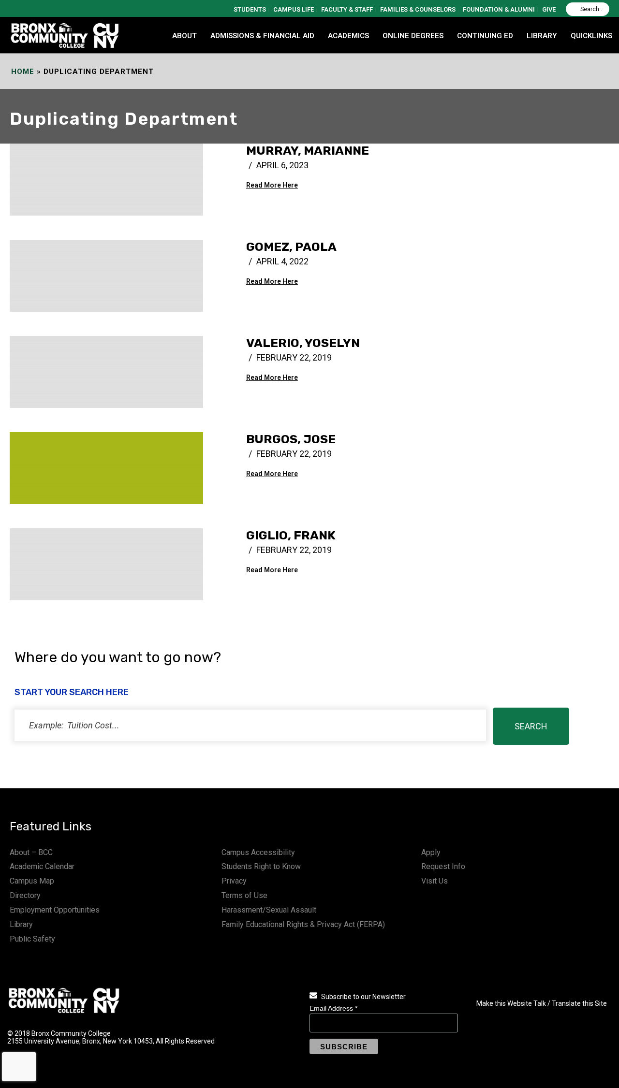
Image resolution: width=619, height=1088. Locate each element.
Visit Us (434, 880)
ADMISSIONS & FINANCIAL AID (262, 35)
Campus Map (32, 880)
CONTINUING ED (485, 35)
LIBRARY (542, 35)
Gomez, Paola (291, 247)
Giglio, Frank (291, 535)
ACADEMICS (348, 35)
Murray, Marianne (307, 151)
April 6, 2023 (282, 165)
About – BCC (31, 852)
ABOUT (184, 35)
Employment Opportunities (55, 909)
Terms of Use (244, 895)
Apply (431, 852)
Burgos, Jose (291, 439)
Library (21, 924)
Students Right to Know (261, 866)
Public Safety (32, 938)
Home (22, 71)
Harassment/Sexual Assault (268, 909)
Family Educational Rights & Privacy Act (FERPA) (303, 924)
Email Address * (333, 1008)
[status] (250, 725)
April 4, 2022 (282, 261)
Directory (25, 895)
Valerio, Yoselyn (303, 343)
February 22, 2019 (294, 357)
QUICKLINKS (591, 35)
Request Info (443, 866)
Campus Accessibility (258, 852)
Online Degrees (413, 35)
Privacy (234, 880)
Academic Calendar (42, 866)
